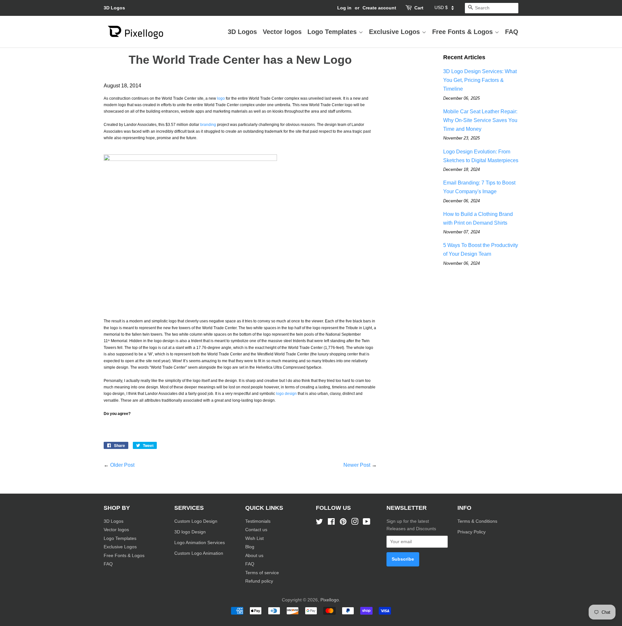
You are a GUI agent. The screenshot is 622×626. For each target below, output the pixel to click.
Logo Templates (333, 31)
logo (221, 98)
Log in (344, 7)
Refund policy (259, 581)
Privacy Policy (472, 532)
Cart (418, 7)
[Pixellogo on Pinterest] (343, 522)
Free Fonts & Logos (463, 31)
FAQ (511, 31)
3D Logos (114, 7)
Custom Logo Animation (198, 553)
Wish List (254, 538)
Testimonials (258, 521)
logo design (286, 393)
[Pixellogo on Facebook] (331, 522)
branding (208, 124)
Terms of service (262, 572)
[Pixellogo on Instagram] (354, 522)
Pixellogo (329, 600)
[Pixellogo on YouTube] (366, 522)
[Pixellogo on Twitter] (319, 522)
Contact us (256, 529)
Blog (249, 546)
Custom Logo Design (195, 521)
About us (254, 555)
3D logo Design (190, 532)
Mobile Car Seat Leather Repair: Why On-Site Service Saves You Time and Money (480, 120)
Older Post (122, 465)
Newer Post (356, 465)
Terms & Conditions (477, 521)
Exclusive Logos (395, 31)
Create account (379, 7)
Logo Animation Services (199, 542)
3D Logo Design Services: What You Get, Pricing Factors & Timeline (480, 80)
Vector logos (282, 31)
